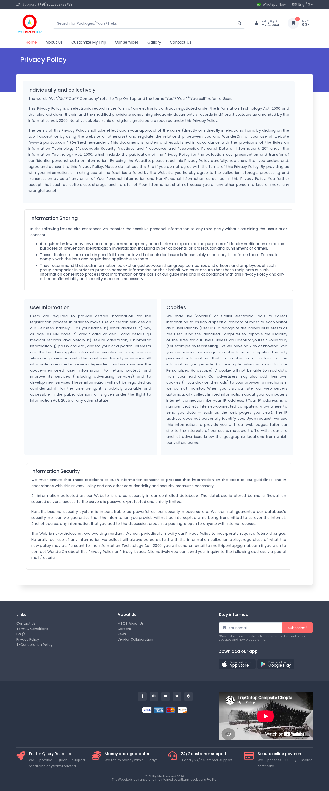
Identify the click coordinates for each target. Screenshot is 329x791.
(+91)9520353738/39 (55, 4)
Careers (124, 629)
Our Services (127, 42)
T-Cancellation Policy (34, 645)
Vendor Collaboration (135, 639)
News (122, 634)
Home (31, 42)
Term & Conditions (32, 629)
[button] (237, 664)
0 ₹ (307, 23)
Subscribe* (297, 627)
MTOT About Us (131, 623)
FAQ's (21, 634)
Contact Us (180, 42)
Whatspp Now (274, 4)
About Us (54, 42)
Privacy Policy (27, 639)
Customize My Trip (88, 42)
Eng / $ (304, 4)
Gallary (154, 42)
